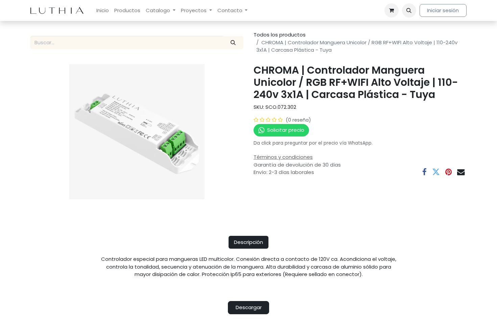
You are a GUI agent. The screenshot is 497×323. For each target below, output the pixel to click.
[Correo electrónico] (461, 172)
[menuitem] (103, 10)
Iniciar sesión (443, 10)
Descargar (249, 307)
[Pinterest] (448, 172)
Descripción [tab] (248, 242)
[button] (409, 10)
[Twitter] (436, 172)
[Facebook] (424, 172)
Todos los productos (280, 34)
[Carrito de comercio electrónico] (391, 10)
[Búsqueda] (233, 42)
